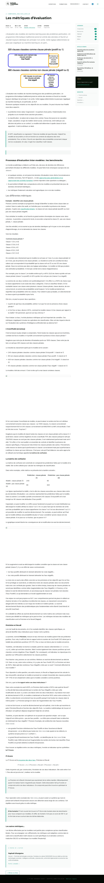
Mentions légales (71, 879)
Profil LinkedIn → (13, 864)
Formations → (80, 102)
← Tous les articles (82, 95)
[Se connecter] (97, 4)
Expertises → (80, 100)
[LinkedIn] (92, 4)
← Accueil (79, 97)
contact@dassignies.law (83, 84)
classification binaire (28, 209)
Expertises (52, 4)
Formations (63, 4)
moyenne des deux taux (26, 760)
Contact (86, 4)
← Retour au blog (12, 873)
